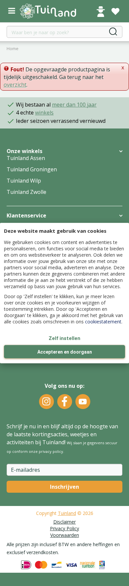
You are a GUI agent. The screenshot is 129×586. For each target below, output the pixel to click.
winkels (44, 112)
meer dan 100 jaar (74, 104)
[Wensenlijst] (115, 11)
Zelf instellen (64, 338)
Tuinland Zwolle (26, 192)
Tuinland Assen (26, 158)
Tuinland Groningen (32, 169)
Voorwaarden (64, 535)
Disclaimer (64, 522)
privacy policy (51, 451)
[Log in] (100, 11)
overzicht (15, 84)
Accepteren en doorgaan (64, 352)
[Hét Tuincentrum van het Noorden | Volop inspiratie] (48, 11)
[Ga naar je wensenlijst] (115, 11)
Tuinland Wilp (24, 180)
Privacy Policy (64, 528)
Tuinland (67, 513)
